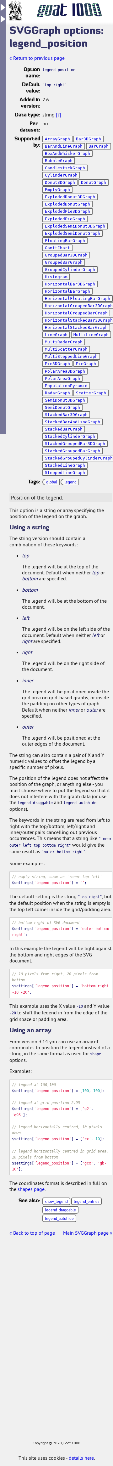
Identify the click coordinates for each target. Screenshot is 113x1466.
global (51, 481)
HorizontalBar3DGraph (70, 284)
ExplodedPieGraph (65, 219)
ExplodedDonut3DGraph (70, 197)
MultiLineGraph (91, 334)
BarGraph (99, 146)
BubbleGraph (59, 160)
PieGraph (86, 363)
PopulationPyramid (66, 385)
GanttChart (57, 247)
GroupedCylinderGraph (70, 269)
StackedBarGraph (64, 429)
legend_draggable (60, 1209)
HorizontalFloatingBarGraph (77, 298)
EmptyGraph (57, 189)
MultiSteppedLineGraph (71, 356)
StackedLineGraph (65, 465)
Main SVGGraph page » (87, 1233)
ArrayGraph (57, 139)
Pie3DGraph (57, 363)
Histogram (56, 276)
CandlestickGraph (65, 168)
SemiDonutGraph (62, 407)
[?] (58, 114)
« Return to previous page (37, 58)
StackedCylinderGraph (70, 436)
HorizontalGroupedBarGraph (76, 313)
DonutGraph (93, 182)
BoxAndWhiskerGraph (67, 153)
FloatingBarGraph (65, 240)
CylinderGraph (61, 175)
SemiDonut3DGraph (65, 400)
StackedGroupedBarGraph (72, 450)
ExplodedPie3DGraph (67, 211)
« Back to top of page (32, 1233)
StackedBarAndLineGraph (72, 422)
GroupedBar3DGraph (66, 255)
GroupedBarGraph (64, 262)
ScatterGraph (91, 393)
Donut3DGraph (60, 182)
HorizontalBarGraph (67, 291)
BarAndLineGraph (64, 146)
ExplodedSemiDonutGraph (72, 233)
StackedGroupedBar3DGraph (75, 443)
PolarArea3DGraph (65, 371)
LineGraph (56, 334)
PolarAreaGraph (62, 378)
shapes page (31, 1189)
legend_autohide (59, 1218)
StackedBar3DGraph (66, 414)
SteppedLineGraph (65, 472)
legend (70, 481)
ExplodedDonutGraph (67, 204)
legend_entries (86, 1201)
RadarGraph (57, 393)
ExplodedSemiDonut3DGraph (75, 226)
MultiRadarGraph (64, 342)
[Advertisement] (25, 1344)
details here (81, 1458)
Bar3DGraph (88, 139)
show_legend (56, 1201)
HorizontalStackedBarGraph (76, 327)
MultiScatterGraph (66, 349)
